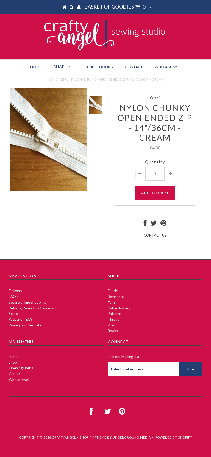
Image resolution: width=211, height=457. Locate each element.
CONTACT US (155, 235)
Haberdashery (119, 308)
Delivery (15, 291)
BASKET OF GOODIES (114, 7)
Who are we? (167, 67)
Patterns (114, 313)
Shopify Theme (93, 437)
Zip (63, 79)
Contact (134, 67)
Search (14, 313)
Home (36, 67)
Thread (114, 319)
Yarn (111, 302)
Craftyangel (64, 437)
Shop (59, 66)
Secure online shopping (27, 302)
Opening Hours (97, 67)
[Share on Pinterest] (163, 224)
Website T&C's (21, 319)
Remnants (116, 296)
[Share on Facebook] (145, 224)
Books (113, 331)
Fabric (113, 291)
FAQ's (13, 296)
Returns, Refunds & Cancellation (34, 308)
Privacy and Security (25, 325)
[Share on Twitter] (153, 224)
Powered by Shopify (173, 437)
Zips (111, 325)
